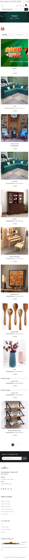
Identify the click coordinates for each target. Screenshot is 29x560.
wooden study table (14, 256)
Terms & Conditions (6, 529)
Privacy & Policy (5, 527)
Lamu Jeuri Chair (14, 144)
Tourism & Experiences (6, 509)
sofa (14, 106)
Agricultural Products (6, 506)
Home (11, 18)
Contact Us (3, 532)
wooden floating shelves (14, 430)
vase (14, 369)
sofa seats (14, 181)
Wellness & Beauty (5, 504)
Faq (2, 524)
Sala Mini (14, 68)
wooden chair (14, 381)
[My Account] (17, 6)
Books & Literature (5, 501)
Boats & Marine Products (7, 511)
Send (24, 458)
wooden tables (14, 332)
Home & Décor (4, 514)
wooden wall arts (14, 294)
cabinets (14, 219)
